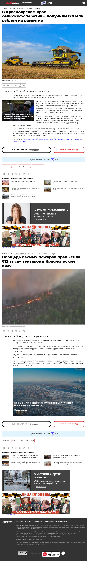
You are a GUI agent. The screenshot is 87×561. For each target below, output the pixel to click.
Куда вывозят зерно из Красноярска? (23, 181)
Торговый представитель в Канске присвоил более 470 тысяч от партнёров (67, 463)
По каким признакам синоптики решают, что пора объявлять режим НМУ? (43, 404)
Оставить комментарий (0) (69, 150)
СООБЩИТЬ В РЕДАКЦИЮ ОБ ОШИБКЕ (56, 521)
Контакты (19, 521)
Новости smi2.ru (9, 247)
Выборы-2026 (38, 521)
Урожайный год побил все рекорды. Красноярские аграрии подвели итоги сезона (68, 182)
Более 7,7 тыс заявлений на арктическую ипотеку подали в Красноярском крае (24, 456)
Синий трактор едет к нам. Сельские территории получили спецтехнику (23, 195)
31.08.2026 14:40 (7, 254)
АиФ (15, 80)
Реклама (28, 521)
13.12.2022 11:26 (6, 8)
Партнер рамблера (35, 553)
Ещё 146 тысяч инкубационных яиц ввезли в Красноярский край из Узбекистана (25, 463)
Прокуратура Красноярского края (13, 326)
